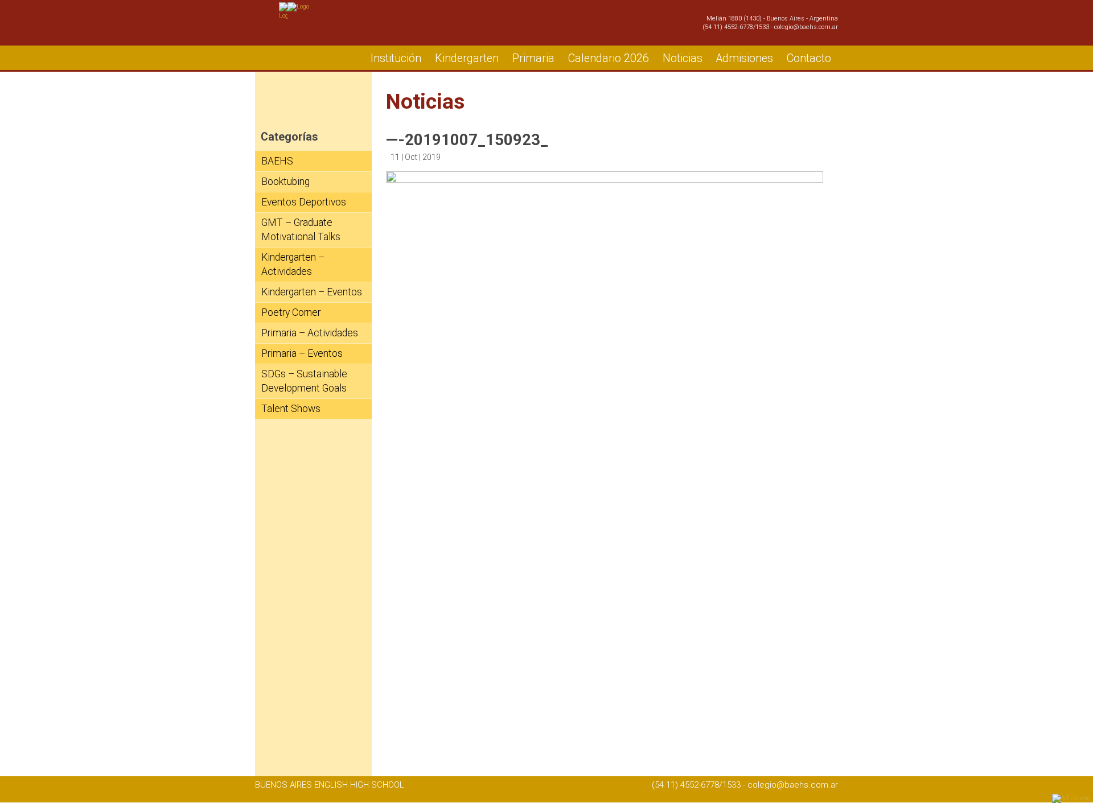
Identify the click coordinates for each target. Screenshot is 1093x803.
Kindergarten (467, 58)
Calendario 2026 (608, 58)
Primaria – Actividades (309, 333)
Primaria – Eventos (302, 353)
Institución (396, 58)
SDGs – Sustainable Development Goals (304, 381)
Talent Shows (290, 408)
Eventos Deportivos (303, 202)
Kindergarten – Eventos (311, 292)
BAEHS (277, 161)
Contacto (809, 58)
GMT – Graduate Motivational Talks (300, 229)
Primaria (533, 58)
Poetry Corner (290, 312)
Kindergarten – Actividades (292, 264)
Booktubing (285, 181)
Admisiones (744, 58)
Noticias (682, 58)
